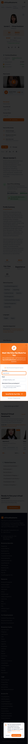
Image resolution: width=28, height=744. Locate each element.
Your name (4, 370)
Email (3, 376)
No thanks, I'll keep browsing (14, 398)
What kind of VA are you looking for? (11, 383)
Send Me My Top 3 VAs (13, 394)
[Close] (26, 345)
